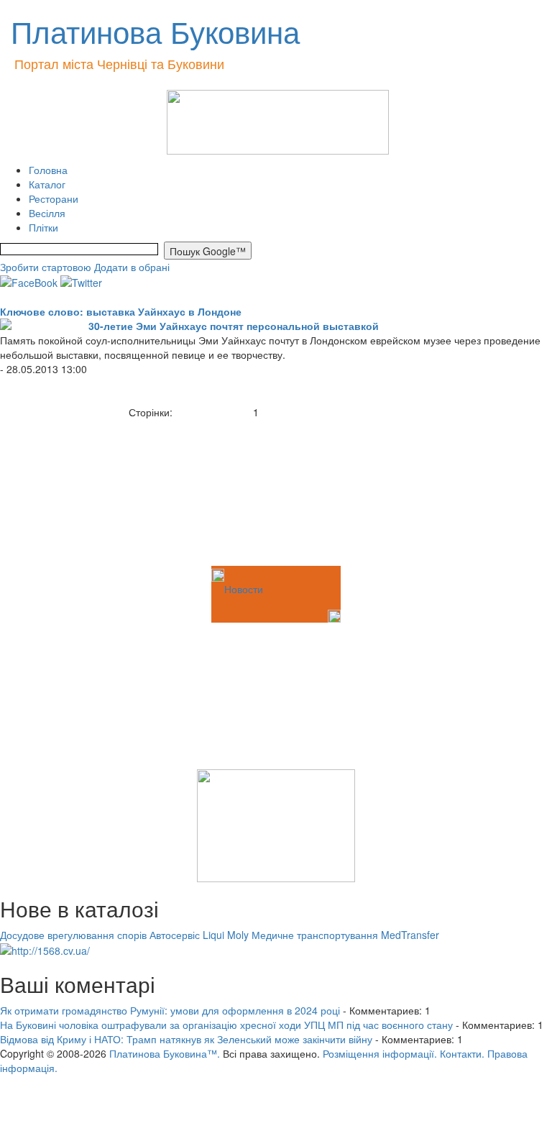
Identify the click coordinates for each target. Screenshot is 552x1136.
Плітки (43, 227)
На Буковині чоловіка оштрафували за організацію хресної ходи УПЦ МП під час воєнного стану (226, 1024)
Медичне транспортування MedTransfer (345, 934)
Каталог (47, 184)
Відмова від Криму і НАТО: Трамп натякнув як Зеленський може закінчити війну (186, 1039)
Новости (243, 589)
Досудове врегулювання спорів (73, 934)
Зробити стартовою (45, 267)
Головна (48, 169)
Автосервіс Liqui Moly (199, 934)
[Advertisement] (72, 491)
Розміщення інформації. (380, 1053)
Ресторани (53, 198)
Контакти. (462, 1053)
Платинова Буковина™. (164, 1053)
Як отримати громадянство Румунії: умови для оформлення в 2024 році (170, 1010)
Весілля (47, 213)
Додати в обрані (132, 267)
